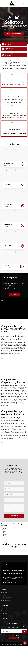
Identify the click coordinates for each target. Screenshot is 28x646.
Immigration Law (8, 163)
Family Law (7, 184)
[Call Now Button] (25, 643)
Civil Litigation (8, 245)
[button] (24, 4)
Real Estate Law (8, 204)
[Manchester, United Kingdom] (3, 44)
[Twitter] (12, 638)
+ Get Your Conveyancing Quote (14, 33)
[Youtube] (18, 638)
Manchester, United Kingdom (12, 43)
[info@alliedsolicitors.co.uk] (3, 55)
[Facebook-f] (9, 638)
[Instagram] (15, 638)
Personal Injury (8, 224)
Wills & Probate (8, 266)
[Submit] (24, 631)
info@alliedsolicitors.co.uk (11, 54)
